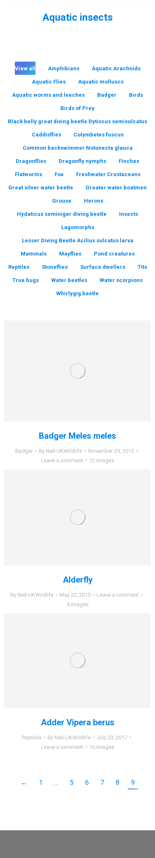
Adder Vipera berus (77, 722)
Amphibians (63, 68)
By (60, 451)
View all (25, 68)
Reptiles (18, 267)
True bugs (25, 280)
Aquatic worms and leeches (48, 95)
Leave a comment (62, 460)
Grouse (62, 201)
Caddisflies (46, 134)
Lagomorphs (77, 227)
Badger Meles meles (77, 436)
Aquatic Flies (49, 82)
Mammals (34, 254)
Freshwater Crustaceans (108, 174)
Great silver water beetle (40, 187)
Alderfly (78, 580)
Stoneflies (55, 267)
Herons (93, 201)
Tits (142, 267)
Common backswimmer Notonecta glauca (78, 148)
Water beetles (69, 280)
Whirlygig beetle (77, 293)
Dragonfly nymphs (82, 161)
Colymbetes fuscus (99, 134)
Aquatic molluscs (101, 82)
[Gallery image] (77, 370)
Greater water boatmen (116, 187)
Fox (59, 174)
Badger (107, 95)
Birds (136, 95)
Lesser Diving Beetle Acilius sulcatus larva (78, 240)
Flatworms (28, 174)
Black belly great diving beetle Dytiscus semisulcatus (77, 121)
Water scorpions (121, 280)
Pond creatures (114, 254)
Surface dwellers (102, 267)
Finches (129, 161)
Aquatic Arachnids (116, 68)
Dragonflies (31, 161)
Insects (128, 214)
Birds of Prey (77, 108)
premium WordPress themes (104, 839)
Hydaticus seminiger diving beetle (62, 214)
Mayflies (70, 254)
